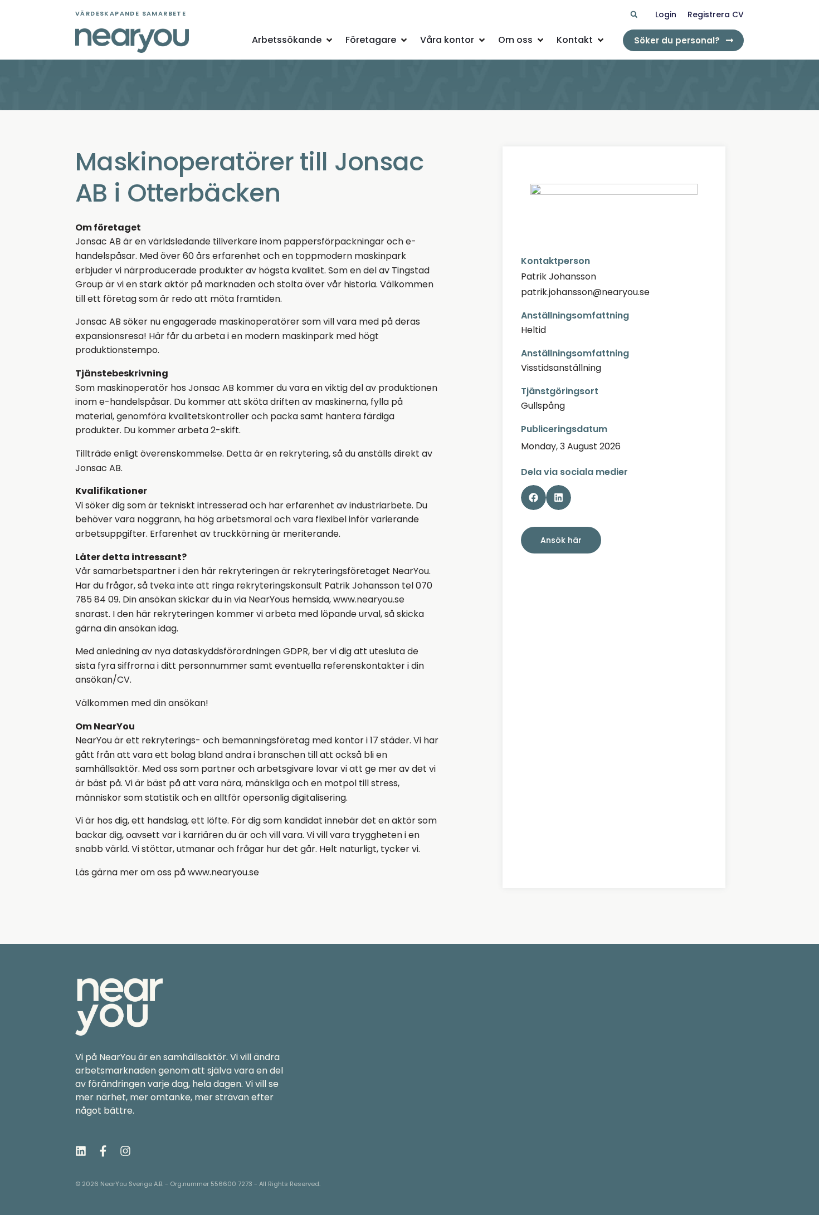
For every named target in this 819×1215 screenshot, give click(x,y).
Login (665, 14)
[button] (633, 14)
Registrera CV (716, 14)
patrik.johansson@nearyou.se (585, 292)
